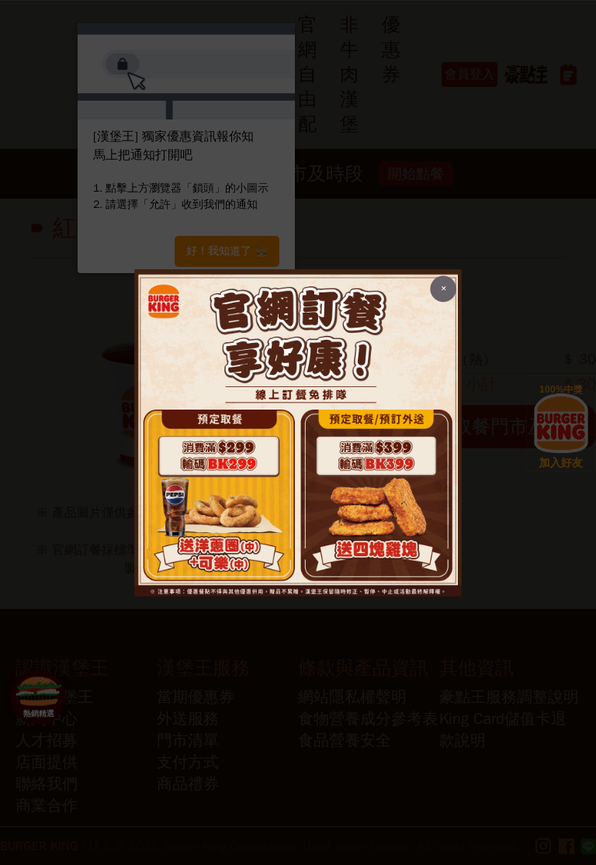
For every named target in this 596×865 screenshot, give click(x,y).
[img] (298, 433)
